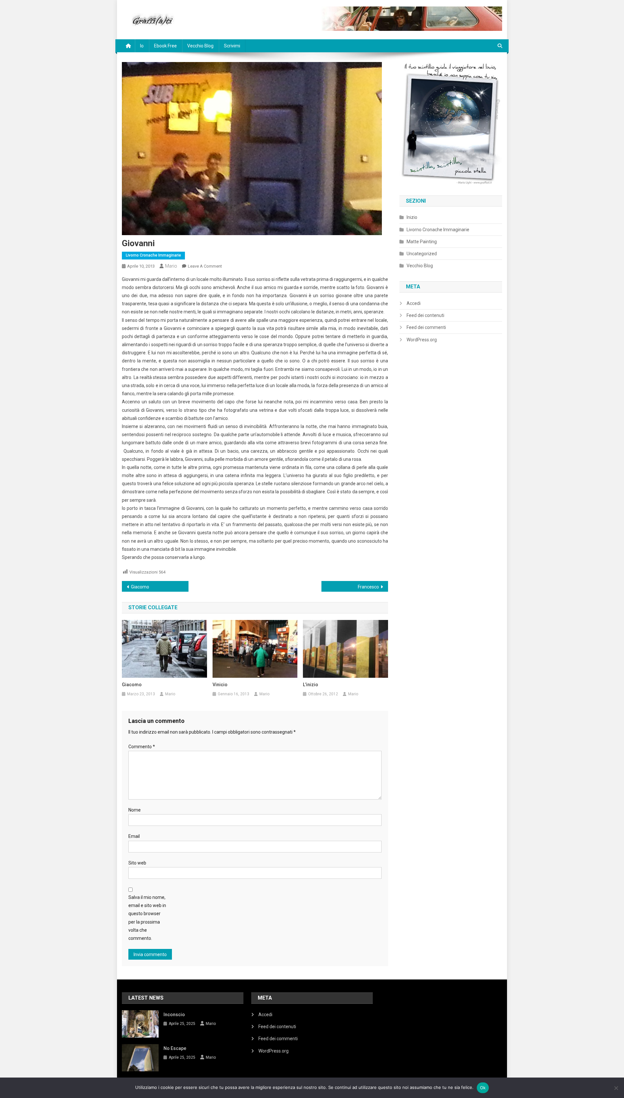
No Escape (174, 1048)
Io (142, 45)
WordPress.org (422, 339)
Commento (141, 746)
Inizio (412, 217)
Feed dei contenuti (425, 315)
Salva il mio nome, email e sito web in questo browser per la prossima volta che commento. (147, 918)
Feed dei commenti (426, 327)
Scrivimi (232, 45)
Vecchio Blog (200, 45)
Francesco (368, 586)
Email (134, 836)
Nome (134, 810)
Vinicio (220, 684)
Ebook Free (165, 45)
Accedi (414, 303)
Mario (171, 266)
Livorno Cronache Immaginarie (153, 255)
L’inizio (310, 684)
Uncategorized (422, 253)
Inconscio (174, 1014)
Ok (483, 1087)
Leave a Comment (205, 266)
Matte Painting (422, 241)
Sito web (137, 862)
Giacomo (140, 586)
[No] (616, 1088)
